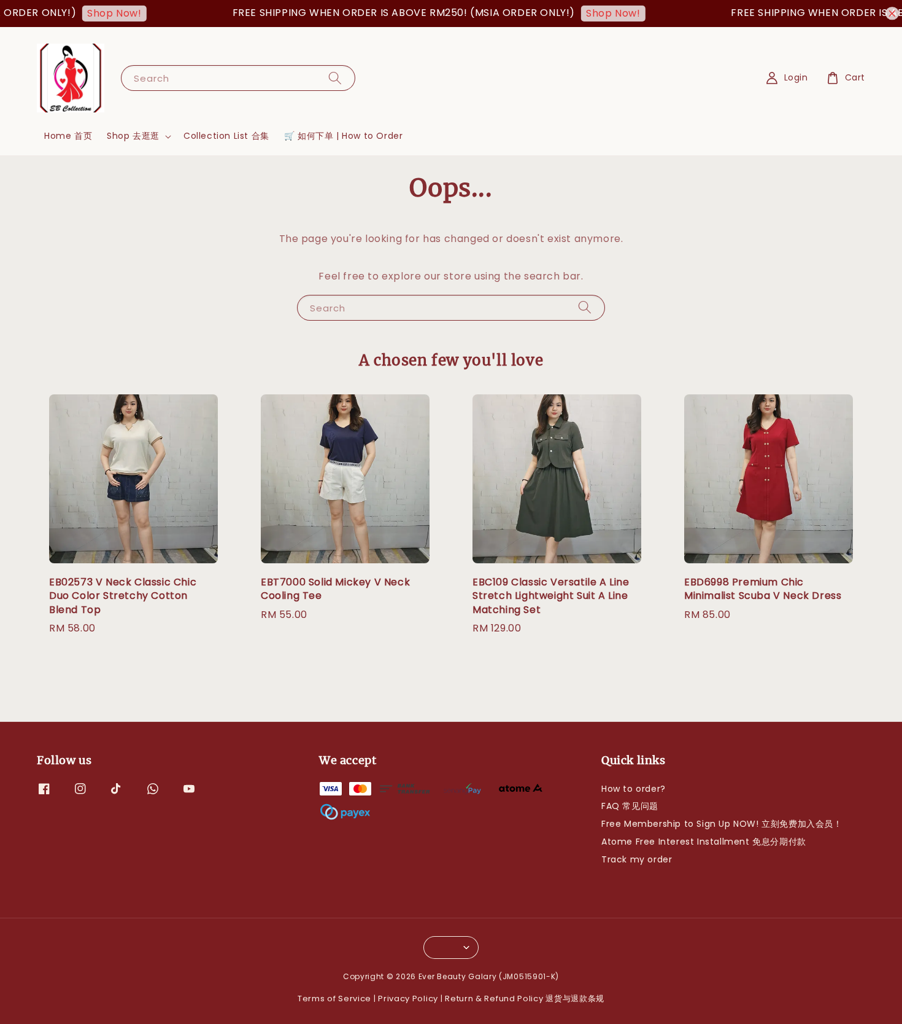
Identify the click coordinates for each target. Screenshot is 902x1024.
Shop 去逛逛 (133, 135)
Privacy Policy (408, 998)
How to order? (633, 789)
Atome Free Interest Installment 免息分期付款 (703, 841)
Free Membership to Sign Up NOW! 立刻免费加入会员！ (721, 824)
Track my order (636, 859)
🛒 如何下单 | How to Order (343, 136)
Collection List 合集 (226, 136)
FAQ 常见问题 (629, 806)
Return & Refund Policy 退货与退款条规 (524, 998)
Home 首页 (68, 136)
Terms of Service (334, 998)
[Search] (335, 78)
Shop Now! (99, 13)
